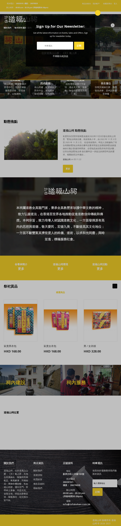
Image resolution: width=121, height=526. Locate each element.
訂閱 (79, 45)
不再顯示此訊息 (60, 56)
